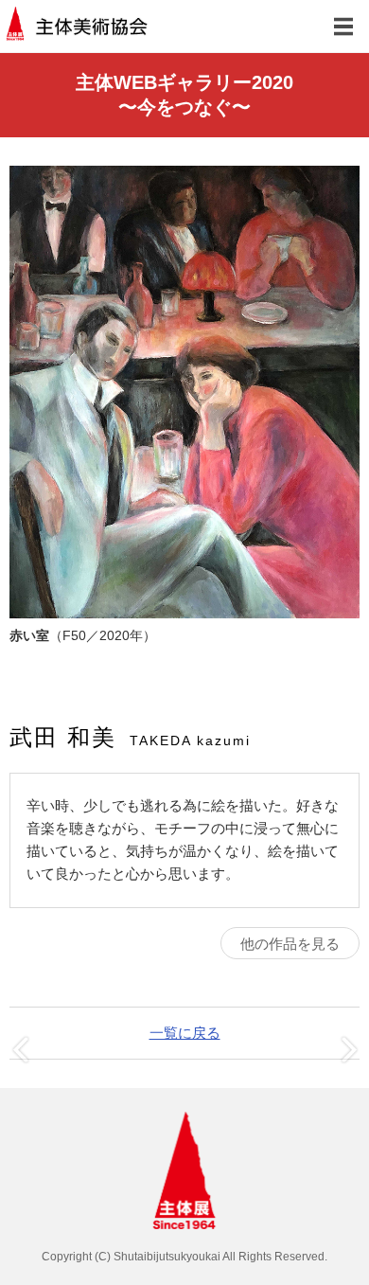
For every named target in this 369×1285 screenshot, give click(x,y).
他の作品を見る (290, 944)
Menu (343, 26)
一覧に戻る (184, 1033)
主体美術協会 (78, 26)
